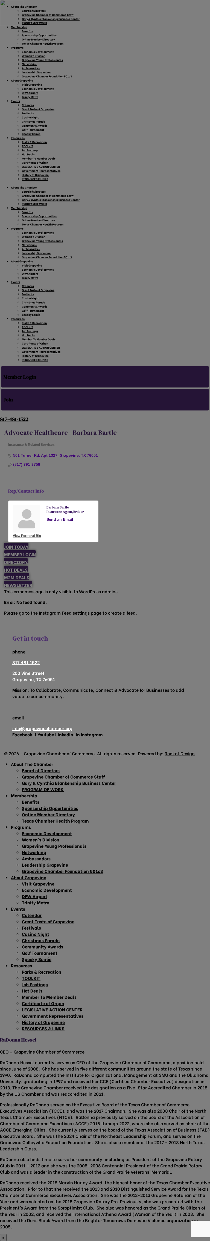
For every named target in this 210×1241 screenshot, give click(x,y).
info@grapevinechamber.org (42, 728)
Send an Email (59, 519)
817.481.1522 (26, 662)
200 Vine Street (28, 673)
